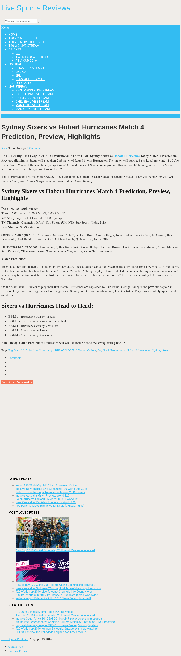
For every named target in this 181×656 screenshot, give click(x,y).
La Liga (21, 72)
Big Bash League (12, 116)
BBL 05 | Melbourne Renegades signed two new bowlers (51, 632)
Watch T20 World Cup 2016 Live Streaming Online (46, 485)
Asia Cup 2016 (26, 60)
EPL (18, 75)
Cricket (14, 49)
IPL (18, 53)
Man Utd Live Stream (32, 105)
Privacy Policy (17, 651)
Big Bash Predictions (111, 350)
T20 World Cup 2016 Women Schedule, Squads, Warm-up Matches (57, 628)
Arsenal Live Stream (32, 98)
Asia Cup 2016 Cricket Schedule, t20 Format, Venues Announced (55, 550)
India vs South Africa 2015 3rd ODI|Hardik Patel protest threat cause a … (60, 618)
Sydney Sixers (161, 350)
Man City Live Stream (33, 109)
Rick (4, 148)
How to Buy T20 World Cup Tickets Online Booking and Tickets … (55, 585)
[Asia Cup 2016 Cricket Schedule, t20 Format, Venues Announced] (42, 547)
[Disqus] (90, 428)
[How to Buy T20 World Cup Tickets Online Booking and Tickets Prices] (42, 581)
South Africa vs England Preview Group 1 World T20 (47, 499)
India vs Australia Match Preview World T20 (42, 495)
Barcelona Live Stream (34, 94)
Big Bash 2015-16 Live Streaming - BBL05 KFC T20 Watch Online (52, 350)
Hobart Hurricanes (126, 155)
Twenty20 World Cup (33, 57)
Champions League (31, 68)
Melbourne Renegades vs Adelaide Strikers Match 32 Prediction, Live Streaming (65, 622)
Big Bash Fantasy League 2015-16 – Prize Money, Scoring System (57, 625)
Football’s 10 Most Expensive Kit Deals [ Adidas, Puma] (50, 505)
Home (12, 34)
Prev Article (9, 382)
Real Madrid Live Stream (35, 90)
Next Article (25, 382)
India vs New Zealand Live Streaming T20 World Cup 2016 (51, 489)
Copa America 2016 (30, 79)
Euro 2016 (23, 83)
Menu (5, 27)
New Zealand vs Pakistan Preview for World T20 (46, 502)
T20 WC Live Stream (23, 45)
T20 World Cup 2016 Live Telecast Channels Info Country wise (54, 591)
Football (15, 64)
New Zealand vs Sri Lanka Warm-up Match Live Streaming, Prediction (58, 588)
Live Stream (18, 86)
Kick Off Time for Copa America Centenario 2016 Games (50, 492)
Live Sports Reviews (36, 8)
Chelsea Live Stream (32, 101)
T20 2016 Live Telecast (26, 42)
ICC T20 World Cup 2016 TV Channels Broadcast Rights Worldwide (57, 595)
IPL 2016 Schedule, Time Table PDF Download (44, 611)
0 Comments (35, 148)
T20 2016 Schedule (23, 38)
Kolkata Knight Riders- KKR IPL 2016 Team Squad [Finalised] (53, 598)
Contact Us (15, 646)
